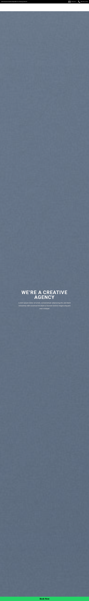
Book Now (58, 7)
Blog (75, 7)
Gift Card (67, 7)
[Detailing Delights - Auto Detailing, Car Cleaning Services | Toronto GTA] (10, 7)
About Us (48, 7)
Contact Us (83, 7)
